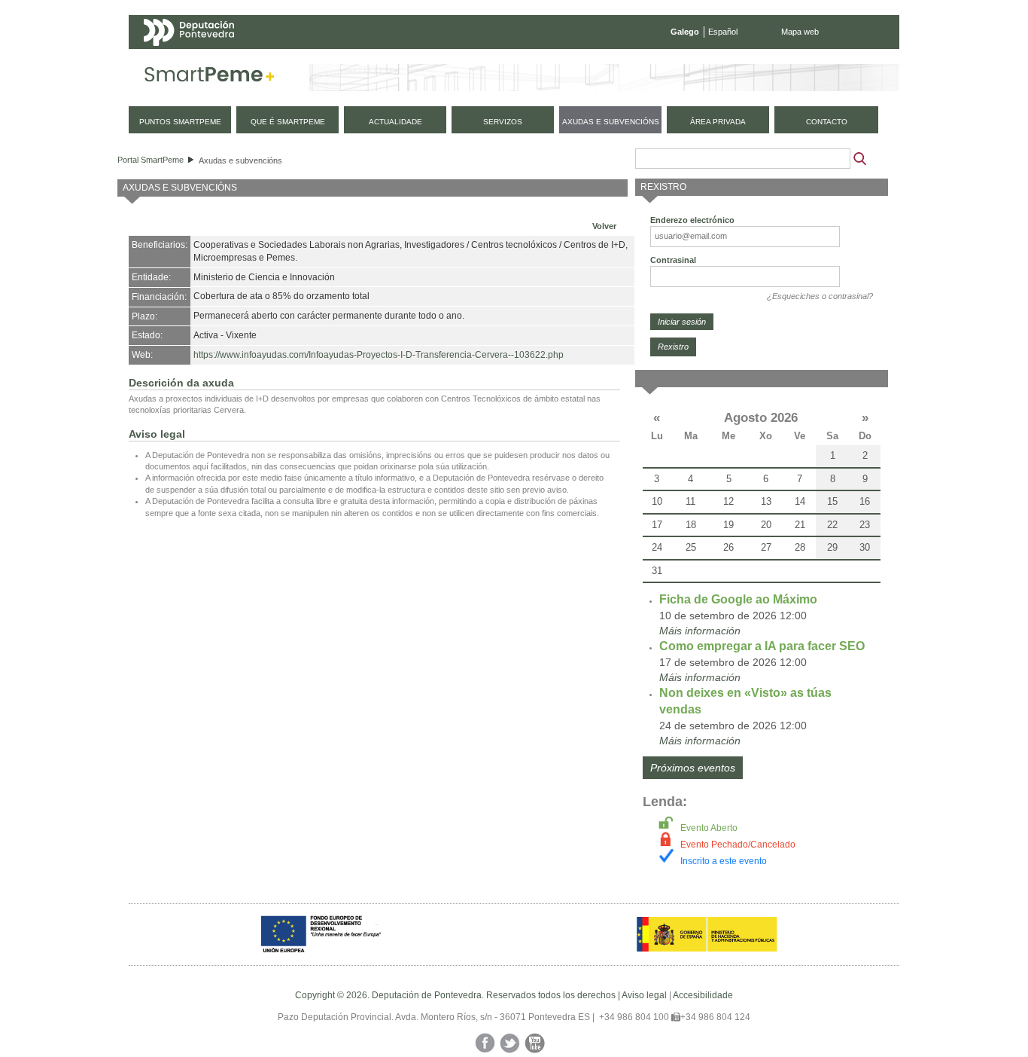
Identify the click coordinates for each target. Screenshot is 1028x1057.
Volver (604, 226)
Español (723, 31)
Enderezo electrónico (692, 220)
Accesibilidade (703, 995)
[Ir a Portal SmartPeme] (209, 77)
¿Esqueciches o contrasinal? (820, 296)
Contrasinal (673, 259)
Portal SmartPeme (150, 159)
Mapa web (800, 31)
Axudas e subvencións (240, 160)
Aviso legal (644, 995)
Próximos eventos (692, 768)
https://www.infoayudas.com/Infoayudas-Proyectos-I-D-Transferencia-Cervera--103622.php (378, 355)
